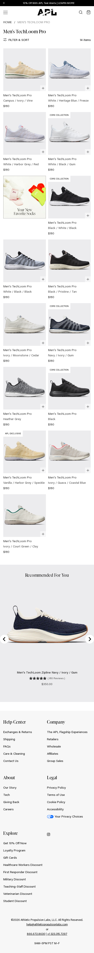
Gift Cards (10, 858)
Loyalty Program (14, 850)
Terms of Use (56, 795)
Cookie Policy (56, 802)
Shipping (9, 739)
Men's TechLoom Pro (33, 22)
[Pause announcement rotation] (3, 3)
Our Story (9, 787)
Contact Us (10, 761)
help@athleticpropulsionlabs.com (47, 924)
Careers (8, 809)
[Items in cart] (88, 12)
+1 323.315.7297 (57, 933)
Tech (6, 795)
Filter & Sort (19, 40)
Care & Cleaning (14, 754)
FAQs (6, 746)
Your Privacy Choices (69, 816)
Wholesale (54, 746)
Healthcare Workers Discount (22, 865)
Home (7, 22)
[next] (92, 3)
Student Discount (15, 901)
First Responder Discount (20, 872)
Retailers (52, 739)
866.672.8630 (36, 933)
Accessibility (55, 809)
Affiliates (52, 754)
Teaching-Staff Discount (19, 886)
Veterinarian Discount (17, 894)
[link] (24, 78)
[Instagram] (48, 834)
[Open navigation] (5, 12)
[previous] (81, 3)
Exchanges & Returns (17, 732)
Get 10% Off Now (15, 843)
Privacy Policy (56, 787)
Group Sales (55, 761)
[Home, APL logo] (47, 12)
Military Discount (14, 879)
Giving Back (11, 802)
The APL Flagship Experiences (67, 732)
